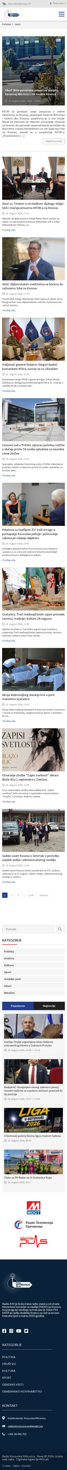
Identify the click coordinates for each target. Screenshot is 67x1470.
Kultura (9, 965)
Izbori (7, 985)
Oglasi (16, 1465)
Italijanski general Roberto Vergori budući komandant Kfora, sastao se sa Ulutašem (30, 366)
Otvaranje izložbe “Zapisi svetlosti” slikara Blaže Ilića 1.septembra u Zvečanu (30, 777)
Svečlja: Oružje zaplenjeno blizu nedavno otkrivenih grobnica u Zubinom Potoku (28, 1043)
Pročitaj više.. (9, 230)
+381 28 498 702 (17, 1434)
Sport (7, 972)
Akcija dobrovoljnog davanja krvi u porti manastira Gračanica (28, 697)
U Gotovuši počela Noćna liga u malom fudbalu (32, 1136)
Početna (7, 24)
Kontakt (26, 1465)
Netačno (9, 992)
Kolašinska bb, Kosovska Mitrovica (27, 1418)
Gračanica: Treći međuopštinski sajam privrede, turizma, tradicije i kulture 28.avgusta (33, 616)
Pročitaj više (54, 141)
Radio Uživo (59, 3)
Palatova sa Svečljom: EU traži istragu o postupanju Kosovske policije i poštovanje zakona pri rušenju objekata (30, 534)
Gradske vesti (12, 979)
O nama (6, 1465)
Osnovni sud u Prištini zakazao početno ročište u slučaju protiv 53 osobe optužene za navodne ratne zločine (33, 449)
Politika (9, 951)
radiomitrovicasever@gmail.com (25, 1426)
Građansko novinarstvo (22, 1391)
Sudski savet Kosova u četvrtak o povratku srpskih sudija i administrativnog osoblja (30, 858)
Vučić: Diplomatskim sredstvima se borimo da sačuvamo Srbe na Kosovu (32, 286)
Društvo (9, 958)
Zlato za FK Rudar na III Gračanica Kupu (28, 1177)
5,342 (31, 895)
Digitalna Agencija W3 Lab (32, 1459)
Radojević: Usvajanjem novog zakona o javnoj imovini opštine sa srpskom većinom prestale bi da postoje (33, 1090)
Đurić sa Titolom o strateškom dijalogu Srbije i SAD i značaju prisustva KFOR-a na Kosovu (33, 206)
